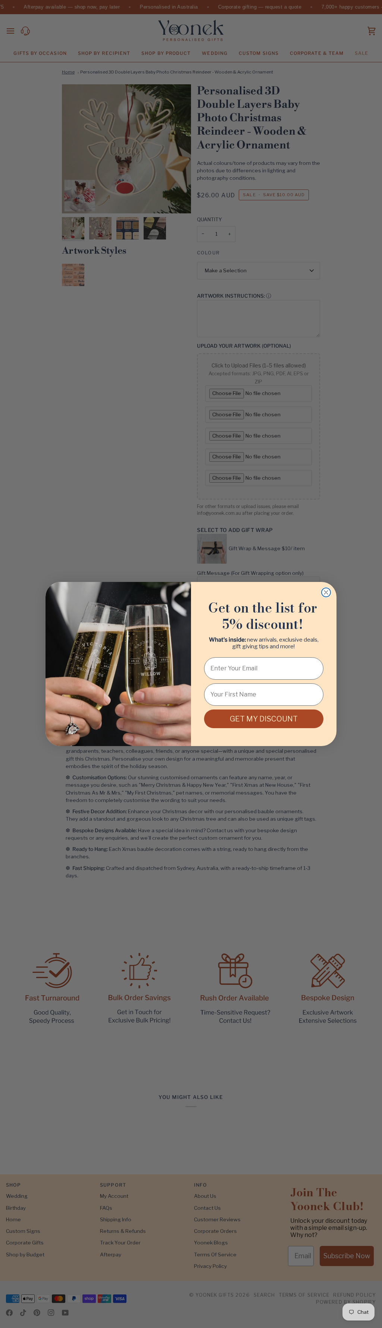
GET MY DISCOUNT (264, 718)
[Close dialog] (326, 592)
